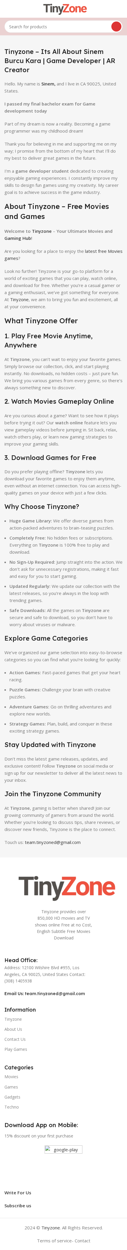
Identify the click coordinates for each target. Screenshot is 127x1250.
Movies (11, 1076)
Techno (11, 1107)
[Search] (116, 27)
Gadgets (12, 1097)
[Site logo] (63, 8)
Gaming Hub (17, 238)
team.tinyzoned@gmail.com (53, 842)
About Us (13, 1029)
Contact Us (15, 1039)
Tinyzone (19, 299)
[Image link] (63, 887)
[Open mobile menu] (6, 9)
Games (11, 1087)
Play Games (15, 1049)
